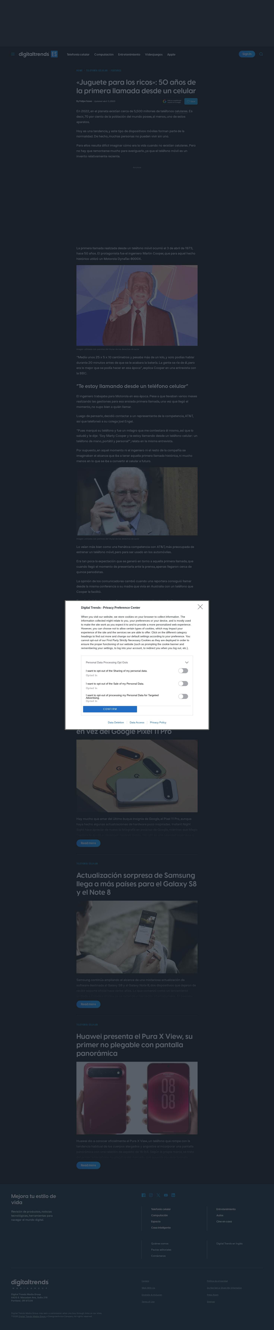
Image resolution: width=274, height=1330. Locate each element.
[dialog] (137, 665)
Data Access (137, 722)
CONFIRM (110, 709)
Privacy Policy (158, 722)
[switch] (183, 670)
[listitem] (137, 662)
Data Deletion (116, 722)
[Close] (201, 607)
